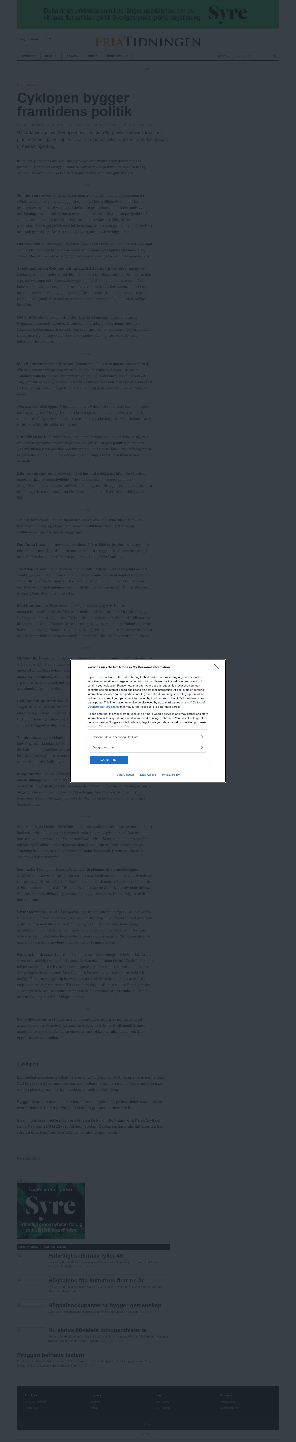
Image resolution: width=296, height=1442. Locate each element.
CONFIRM (109, 759)
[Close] (217, 667)
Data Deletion (125, 774)
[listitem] (148, 737)
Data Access (148, 774)
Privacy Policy (171, 774)
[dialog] (148, 721)
